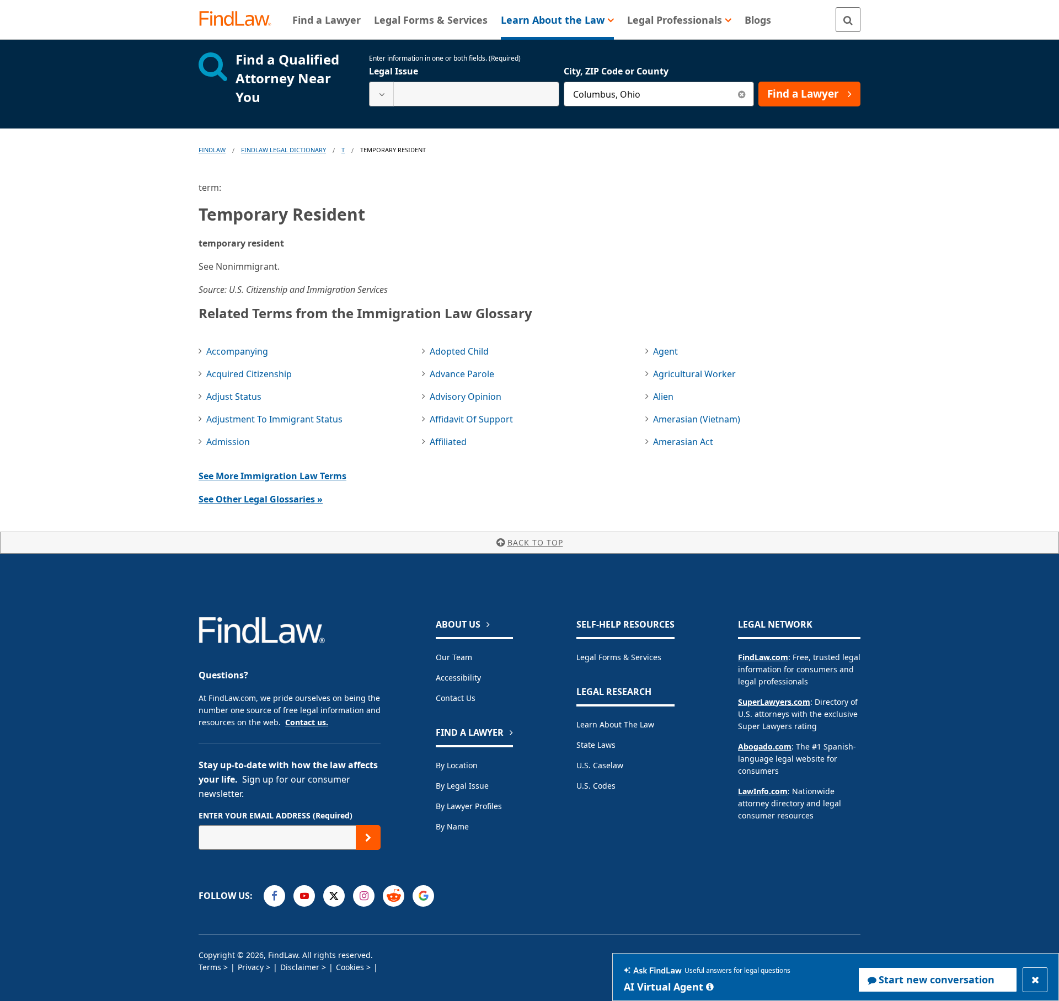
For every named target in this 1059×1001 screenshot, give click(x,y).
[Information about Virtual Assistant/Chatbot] (710, 987)
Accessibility (458, 677)
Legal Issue (393, 71)
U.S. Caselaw (599, 765)
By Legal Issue (462, 785)
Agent (665, 351)
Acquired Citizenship (249, 374)
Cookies (350, 967)
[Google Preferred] (423, 896)
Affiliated (448, 442)
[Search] (848, 19)
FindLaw (212, 150)
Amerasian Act (683, 442)
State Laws (596, 745)
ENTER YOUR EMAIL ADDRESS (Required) (275, 815)
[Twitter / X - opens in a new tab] (334, 896)
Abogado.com (764, 746)
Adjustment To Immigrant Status (274, 419)
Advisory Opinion (465, 396)
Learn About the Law (615, 724)
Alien (663, 396)
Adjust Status (233, 396)
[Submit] (368, 837)
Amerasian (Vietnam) (696, 419)
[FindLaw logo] (239, 20)
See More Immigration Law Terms (272, 476)
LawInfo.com (763, 791)
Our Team (454, 657)
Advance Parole (462, 374)
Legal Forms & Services (618, 657)
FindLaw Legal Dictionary (283, 150)
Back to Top (535, 542)
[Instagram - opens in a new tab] (364, 896)
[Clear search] (741, 94)
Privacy (251, 967)
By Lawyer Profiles (469, 806)
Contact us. (306, 722)
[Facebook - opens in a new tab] (274, 896)
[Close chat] (1035, 979)
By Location (457, 765)
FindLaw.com (763, 657)
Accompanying (237, 351)
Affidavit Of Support (471, 419)
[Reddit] (393, 896)
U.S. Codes (596, 785)
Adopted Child (459, 351)
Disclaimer (299, 967)
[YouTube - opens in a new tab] (304, 896)
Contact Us (455, 698)
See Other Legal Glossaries (261, 499)
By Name (452, 826)
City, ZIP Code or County (616, 71)
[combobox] (464, 94)
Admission (228, 442)
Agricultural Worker (694, 374)
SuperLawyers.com (774, 702)
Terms (210, 967)
